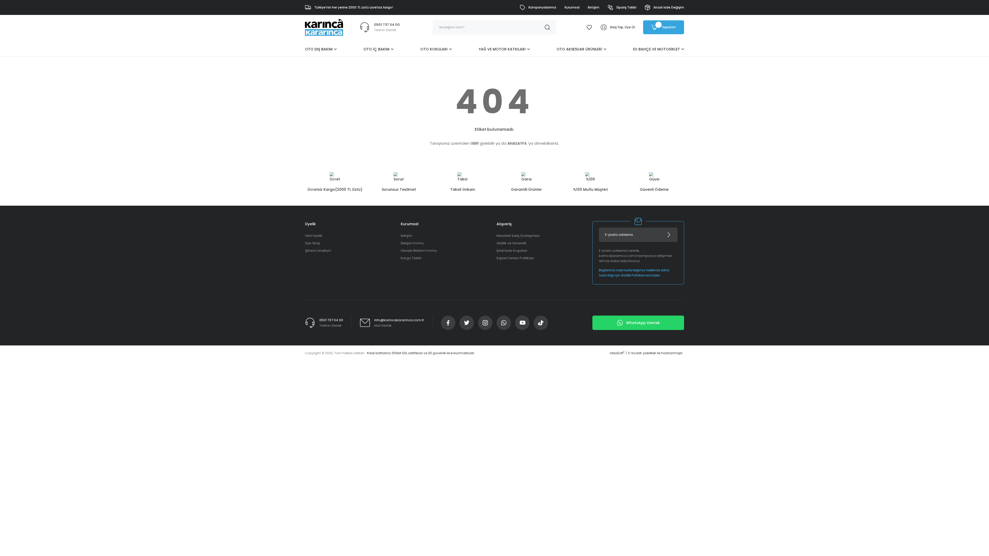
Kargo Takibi (411, 258)
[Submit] (668, 235)
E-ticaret (635, 353)
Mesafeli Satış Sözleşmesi (518, 235)
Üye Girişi (312, 243)
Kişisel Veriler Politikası (515, 258)
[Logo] (324, 27)
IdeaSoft (617, 353)
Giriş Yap (616, 27)
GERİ (475, 143)
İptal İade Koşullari (512, 250)
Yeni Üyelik (313, 235)
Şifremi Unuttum (318, 250)
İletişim (406, 235)
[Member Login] (604, 27)
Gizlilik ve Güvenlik (511, 243)
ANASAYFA (517, 143)
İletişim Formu (412, 243)
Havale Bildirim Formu (419, 250)
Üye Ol (630, 27)
